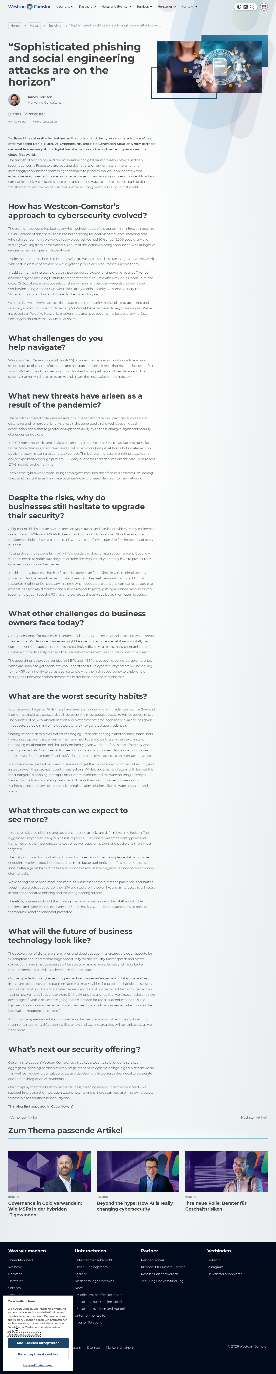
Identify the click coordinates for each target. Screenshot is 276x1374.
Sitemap (93, 1347)
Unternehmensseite (90, 1315)
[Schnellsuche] (252, 7)
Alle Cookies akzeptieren (38, 1343)
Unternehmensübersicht (93, 1260)
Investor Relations (88, 1322)
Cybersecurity (34, 114)
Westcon (15, 1267)
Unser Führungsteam (91, 1267)
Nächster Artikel (253, 1117)
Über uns (15, 1295)
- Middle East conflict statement (99, 1295)
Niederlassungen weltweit (95, 1281)
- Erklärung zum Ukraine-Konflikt (100, 1302)
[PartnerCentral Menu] (264, 7)
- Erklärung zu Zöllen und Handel (100, 1309)
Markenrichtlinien (119, 1347)
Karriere (81, 1274)
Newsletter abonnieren (225, 1274)
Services (14, 1288)
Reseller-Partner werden (159, 1274)
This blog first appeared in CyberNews (38, 1106)
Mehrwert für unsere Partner (163, 1267)
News (34, 25)
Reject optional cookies (38, 1354)
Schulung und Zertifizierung (162, 1281)
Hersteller (15, 1281)
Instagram (215, 1267)
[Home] (29, 6)
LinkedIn (213, 1260)
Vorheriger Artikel (24, 1117)
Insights (55, 25)
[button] (239, 7)
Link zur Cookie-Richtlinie (24, 1334)
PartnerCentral (152, 1260)
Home (15, 25)
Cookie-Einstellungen (38, 1365)
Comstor (15, 1274)
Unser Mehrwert (20, 1260)
